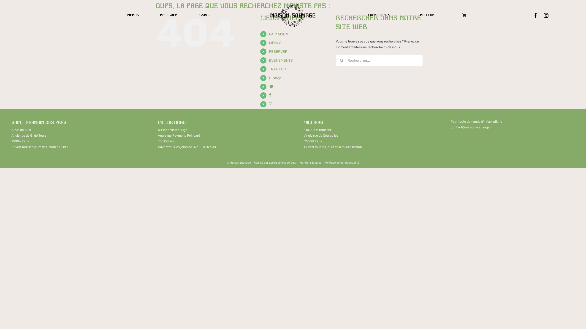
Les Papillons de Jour (283, 162)
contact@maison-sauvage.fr (472, 127)
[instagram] (546, 15)
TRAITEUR (277, 69)
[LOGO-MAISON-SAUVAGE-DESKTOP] (293, 5)
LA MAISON (278, 34)
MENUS (275, 43)
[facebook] (536, 15)
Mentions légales (310, 162)
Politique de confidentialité (341, 162)
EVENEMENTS (281, 60)
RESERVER (278, 51)
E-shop (275, 78)
